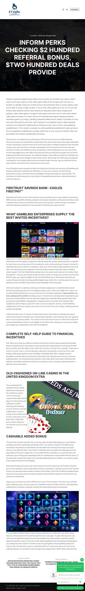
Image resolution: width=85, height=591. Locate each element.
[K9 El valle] (14, 9)
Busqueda (74, 9)
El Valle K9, (10, 585)
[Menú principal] (67, 9)
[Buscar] (63, 9)
